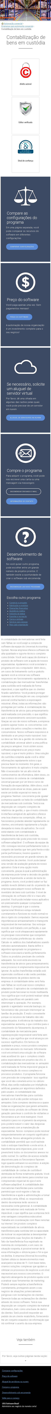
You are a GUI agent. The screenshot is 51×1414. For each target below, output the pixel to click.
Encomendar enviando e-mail (23, 491)
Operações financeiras (18, 608)
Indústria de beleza (17, 614)
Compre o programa (10, 1387)
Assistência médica (17, 611)
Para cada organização (18, 625)
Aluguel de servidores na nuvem (25, 418)
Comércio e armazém (18, 603)
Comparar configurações (22, 247)
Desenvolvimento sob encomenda (16, 1393)
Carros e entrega (16, 619)
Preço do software (19, 317)
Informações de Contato (21, 501)
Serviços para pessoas (18, 622)
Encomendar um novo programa (25, 587)
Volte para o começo (10, 1398)
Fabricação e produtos (18, 606)
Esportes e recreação (18, 617)
